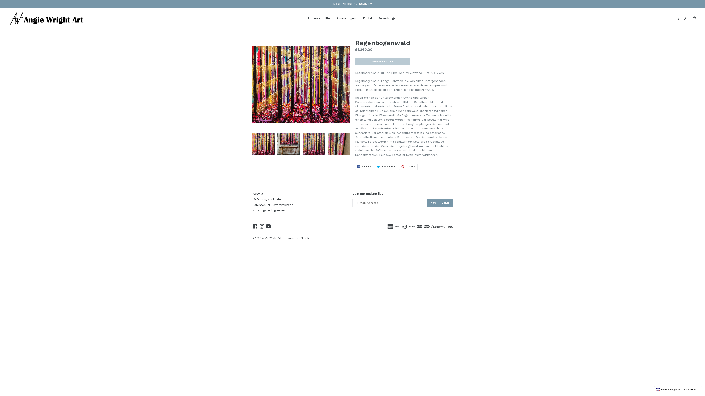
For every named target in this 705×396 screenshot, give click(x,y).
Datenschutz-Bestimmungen (272, 205)
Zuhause (314, 18)
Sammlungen (346, 18)
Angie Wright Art (271, 238)
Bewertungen (387, 18)
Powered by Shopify (297, 238)
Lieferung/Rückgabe (266, 199)
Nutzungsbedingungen (268, 210)
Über (328, 18)
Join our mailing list (367, 193)
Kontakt (368, 18)
